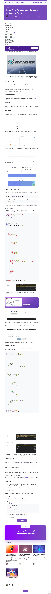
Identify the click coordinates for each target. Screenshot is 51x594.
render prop (10, 325)
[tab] (8, 503)
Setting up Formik (7, 29)
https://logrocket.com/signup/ (13, 498)
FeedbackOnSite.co (15, 16)
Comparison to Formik (8, 25)
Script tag (11, 503)
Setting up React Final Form (9, 27)
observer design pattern (16, 88)
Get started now (21, 520)
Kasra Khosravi (11, 15)
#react (6, 522)
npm (14, 131)
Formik (6, 124)
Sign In (45, 2)
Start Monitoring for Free (37, 2)
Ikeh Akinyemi (11, 563)
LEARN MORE (7, 44)
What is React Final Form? (8, 23)
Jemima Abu (24, 563)
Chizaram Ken (38, 563)
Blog (12, 2)
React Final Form (15, 76)
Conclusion (6, 31)
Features (17, 2)
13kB (13, 167)
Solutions (22, 2)
